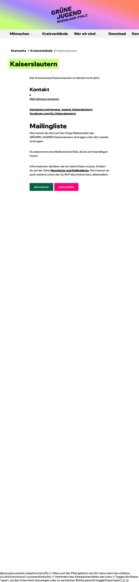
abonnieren (41, 187)
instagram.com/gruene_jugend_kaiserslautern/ (61, 109)
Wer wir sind (84, 33)
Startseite (18, 51)
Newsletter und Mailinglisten (70, 170)
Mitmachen (19, 33)
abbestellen (66, 187)
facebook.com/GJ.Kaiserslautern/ (53, 113)
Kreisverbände (55, 33)
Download (117, 33)
